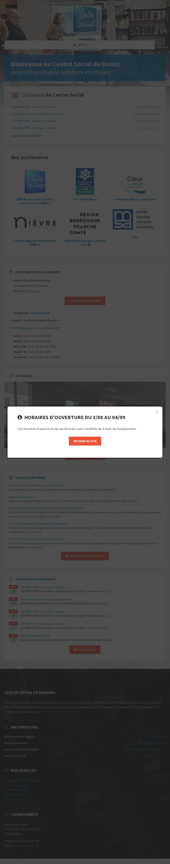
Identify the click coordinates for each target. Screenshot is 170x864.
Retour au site (85, 441)
